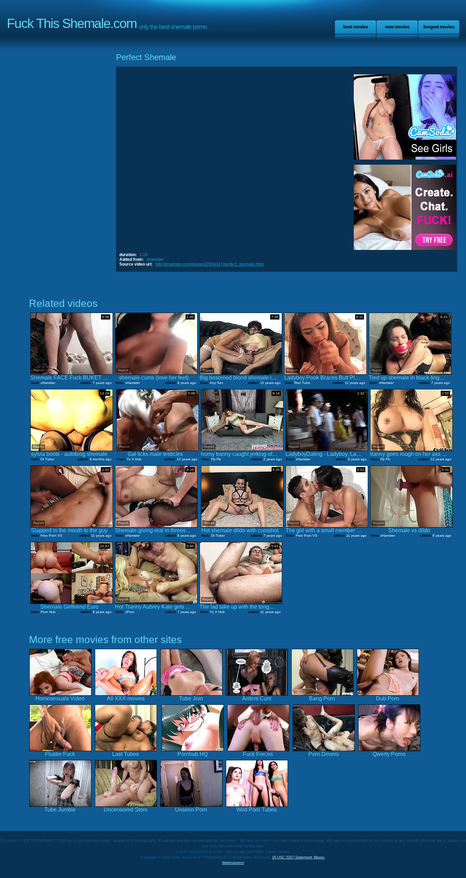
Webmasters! (233, 863)
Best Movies (355, 26)
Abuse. (319, 857)
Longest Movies (438, 26)
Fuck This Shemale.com (71, 23)
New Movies (397, 26)
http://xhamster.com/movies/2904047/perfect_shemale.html (209, 264)
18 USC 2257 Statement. (292, 857)
